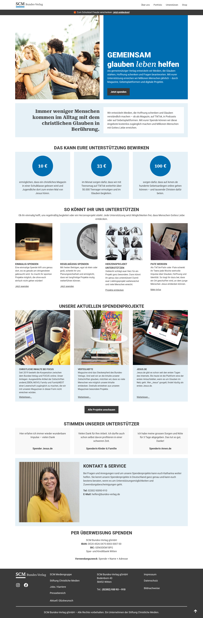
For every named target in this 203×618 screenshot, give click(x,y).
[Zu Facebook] (26, 585)
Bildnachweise (152, 588)
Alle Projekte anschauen (101, 409)
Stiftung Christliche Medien (65, 580)
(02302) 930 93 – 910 (113, 589)
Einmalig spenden (26, 264)
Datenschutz (151, 580)
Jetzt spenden (67, 286)
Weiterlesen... (25, 397)
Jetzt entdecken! (121, 12)
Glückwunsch (66, 600)
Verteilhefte (85, 369)
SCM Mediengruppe (61, 574)
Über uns (145, 5)
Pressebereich (58, 593)
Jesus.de (142, 369)
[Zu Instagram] (18, 585)
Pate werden (159, 264)
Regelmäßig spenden (74, 264)
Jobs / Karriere (58, 586)
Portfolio (158, 5)
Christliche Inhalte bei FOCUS (36, 369)
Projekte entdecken (114, 290)
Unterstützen (172, 5)
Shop (184, 5)
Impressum (150, 574)
